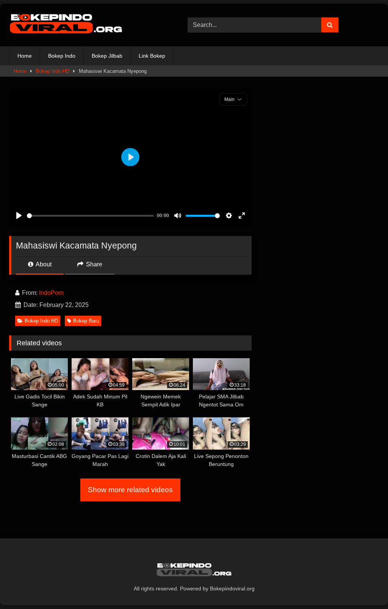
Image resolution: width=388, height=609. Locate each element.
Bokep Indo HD (52, 71)
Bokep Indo (61, 56)
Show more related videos (130, 490)
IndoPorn (51, 293)
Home (24, 56)
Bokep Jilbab (107, 56)
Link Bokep (152, 56)
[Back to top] (364, 586)
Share (93, 264)
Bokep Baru (86, 321)
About (43, 264)
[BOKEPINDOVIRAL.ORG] (86, 25)
